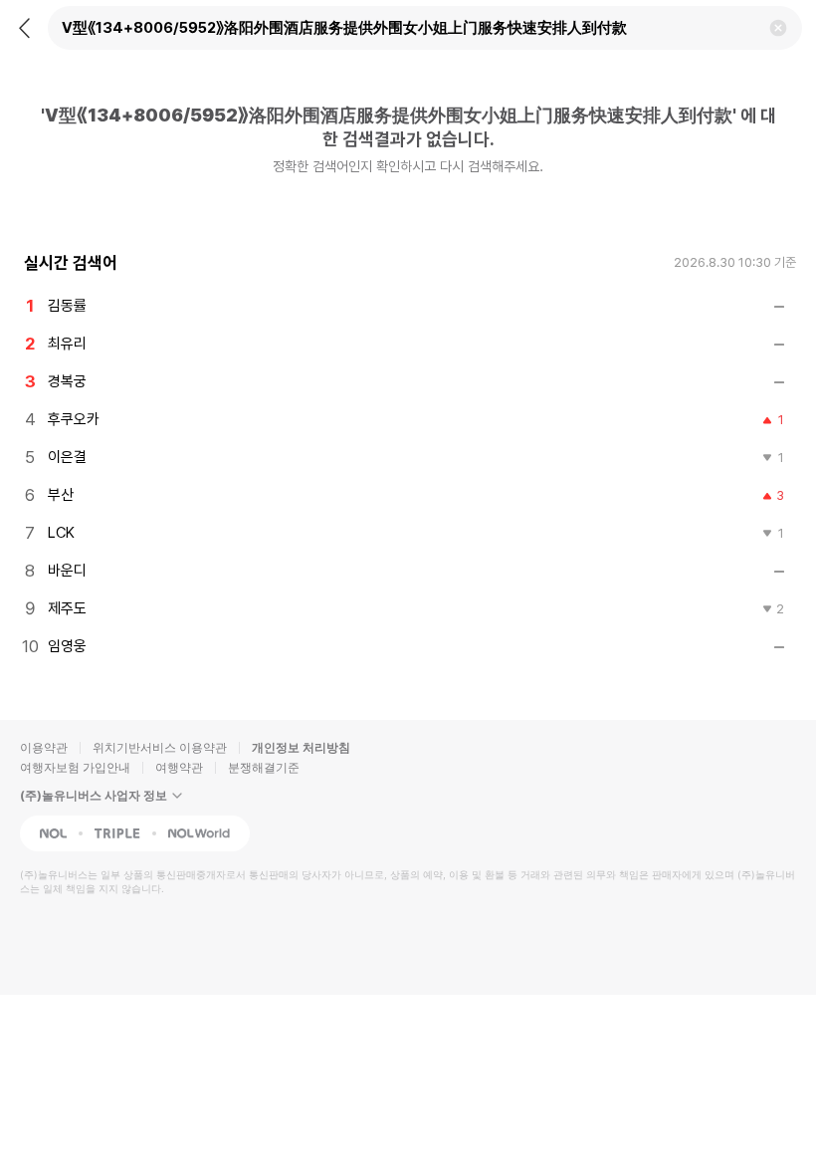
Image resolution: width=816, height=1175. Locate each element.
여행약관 (179, 767)
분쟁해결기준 (264, 767)
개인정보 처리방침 (301, 747)
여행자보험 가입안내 (75, 767)
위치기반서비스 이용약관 (160, 747)
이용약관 (44, 747)
